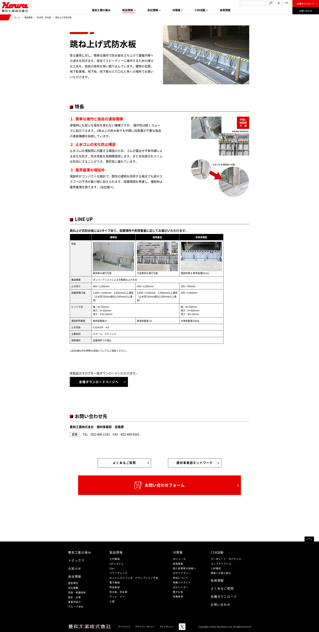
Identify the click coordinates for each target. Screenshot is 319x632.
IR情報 (178, 552)
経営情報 (178, 563)
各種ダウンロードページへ (99, 382)
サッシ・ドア (117, 596)
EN (286, 2)
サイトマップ (124, 626)
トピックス (76, 560)
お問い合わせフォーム (165, 485)
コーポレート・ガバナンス (226, 558)
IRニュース (179, 558)
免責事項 (178, 596)
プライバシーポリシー (145, 626)
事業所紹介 (74, 601)
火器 (112, 601)
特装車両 (114, 587)
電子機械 (114, 582)
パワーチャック (118, 573)
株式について (180, 577)
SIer (112, 568)
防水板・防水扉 (44, 17)
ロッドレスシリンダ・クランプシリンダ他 (133, 577)
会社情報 (74, 576)
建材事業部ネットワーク (194, 462)
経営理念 (73, 583)
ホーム (17, 17)
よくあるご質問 (124, 462)
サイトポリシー (167, 626)
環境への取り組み (221, 573)
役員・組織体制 (77, 592)
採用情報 (225, 10)
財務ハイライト (182, 582)
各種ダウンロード (305, 3)
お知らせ (74, 568)
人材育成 (216, 568)
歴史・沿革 (74, 597)
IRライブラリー (182, 573)
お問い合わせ (305, 10)
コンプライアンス (221, 563)
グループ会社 (75, 606)
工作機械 (114, 558)
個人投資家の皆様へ (184, 568)
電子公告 (178, 591)
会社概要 (73, 587)
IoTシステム (116, 563)
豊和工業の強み (101, 10)
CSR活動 (217, 552)
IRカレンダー (180, 587)
